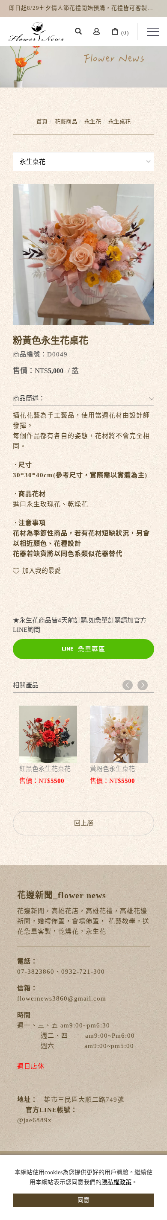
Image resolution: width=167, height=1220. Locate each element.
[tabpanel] (83, 58)
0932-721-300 (83, 971)
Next (142, 685)
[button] (78, 32)
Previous (127, 685)
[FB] (154, 1091)
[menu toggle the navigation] (148, 32)
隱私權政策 (116, 1182)
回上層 (83, 823)
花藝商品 (66, 121)
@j (21, 1120)
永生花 (92, 121)
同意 (83, 1200)
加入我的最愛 (41, 570)
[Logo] (36, 30)
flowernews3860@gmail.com (61, 998)
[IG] (154, 1115)
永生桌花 (119, 121)
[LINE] (154, 1138)
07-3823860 (35, 971)
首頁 (42, 121)
